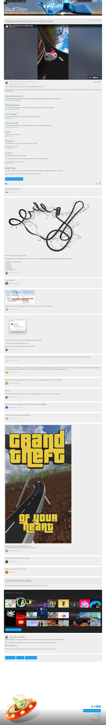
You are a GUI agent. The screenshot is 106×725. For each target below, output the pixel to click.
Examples (24, 13)
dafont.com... (8, 136)
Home (91, 20)
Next (99, 20)
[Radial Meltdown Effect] (10, 617)
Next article (20, 658)
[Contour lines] (84, 625)
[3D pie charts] (63, 617)
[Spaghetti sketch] (42, 606)
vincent (10, 309)
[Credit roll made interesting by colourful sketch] (31, 625)
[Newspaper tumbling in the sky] (95, 625)
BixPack (34, 13)
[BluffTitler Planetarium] (10, 625)
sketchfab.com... (9, 118)
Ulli (9, 572)
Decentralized (12, 383)
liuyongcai (11, 283)
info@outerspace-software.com (47, 649)
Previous (95, 20)
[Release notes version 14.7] (42, 617)
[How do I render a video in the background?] (42, 625)
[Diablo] (21, 617)
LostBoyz (16, 84)
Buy (17, 13)
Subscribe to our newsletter (92, 710)
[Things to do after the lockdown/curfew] (95, 617)
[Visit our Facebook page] (98, 1)
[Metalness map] (74, 606)
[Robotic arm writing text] (74, 617)
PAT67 (10, 561)
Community (55, 13)
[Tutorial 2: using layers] (84, 617)
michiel (10, 81)
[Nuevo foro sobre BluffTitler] (31, 606)
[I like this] (6, 184)
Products (11, 1)
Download (9, 13)
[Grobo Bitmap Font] (10, 606)
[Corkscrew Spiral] (63, 606)
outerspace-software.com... (12, 109)
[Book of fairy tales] (21, 625)
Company (23, 1)
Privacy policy (97, 715)
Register (45, 585)
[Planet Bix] (95, 606)
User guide (43, 13)
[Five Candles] (84, 606)
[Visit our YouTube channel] (93, 1)
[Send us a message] (101, 1)
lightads (10, 360)
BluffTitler (16, 9)
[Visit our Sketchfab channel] (96, 1)
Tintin (10, 84)
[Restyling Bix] (21, 606)
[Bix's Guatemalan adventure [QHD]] (53, 617)
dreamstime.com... (10, 148)
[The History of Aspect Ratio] (74, 625)
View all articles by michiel (13, 629)
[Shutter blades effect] (53, 606)
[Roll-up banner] (31, 617)
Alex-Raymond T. (12, 407)
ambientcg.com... (9, 100)
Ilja (12, 84)
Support (16, 1)
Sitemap (98, 716)
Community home (31, 658)
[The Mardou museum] (63, 625)
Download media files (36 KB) (14, 179)
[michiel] (7, 636)
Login (40, 585)
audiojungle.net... (9, 163)
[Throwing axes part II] (53, 625)
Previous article (10, 658)
